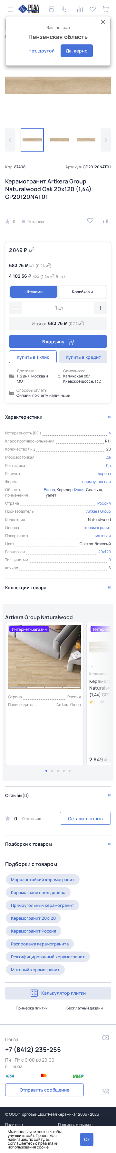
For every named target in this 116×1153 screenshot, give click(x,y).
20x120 (104, 551)
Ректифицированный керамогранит (48, 957)
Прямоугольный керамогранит (42, 905)
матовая (103, 535)
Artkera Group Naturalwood (39, 617)
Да (108, 465)
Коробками (82, 291)
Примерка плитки (32, 1008)
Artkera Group (98, 511)
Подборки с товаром (28, 844)
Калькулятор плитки (63, 993)
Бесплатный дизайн (84, 1008)
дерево (104, 473)
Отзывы (17, 795)
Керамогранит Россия (33, 931)
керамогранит (97, 527)
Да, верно (77, 51)
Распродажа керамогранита (40, 944)
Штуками (34, 291)
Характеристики (24, 417)
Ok (87, 1139)
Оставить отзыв (85, 818)
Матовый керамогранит (35, 969)
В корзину (53, 342)
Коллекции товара (25, 587)
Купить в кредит (83, 357)
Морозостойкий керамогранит (42, 879)
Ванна (49, 489)
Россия (104, 503)
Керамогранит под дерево (38, 892)
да (108, 457)
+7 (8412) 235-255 (33, 1049)
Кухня (79, 489)
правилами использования (33, 1145)
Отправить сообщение (44, 1090)
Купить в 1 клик (33, 357)
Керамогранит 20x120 (33, 918)
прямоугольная (96, 481)
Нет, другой (41, 51)
